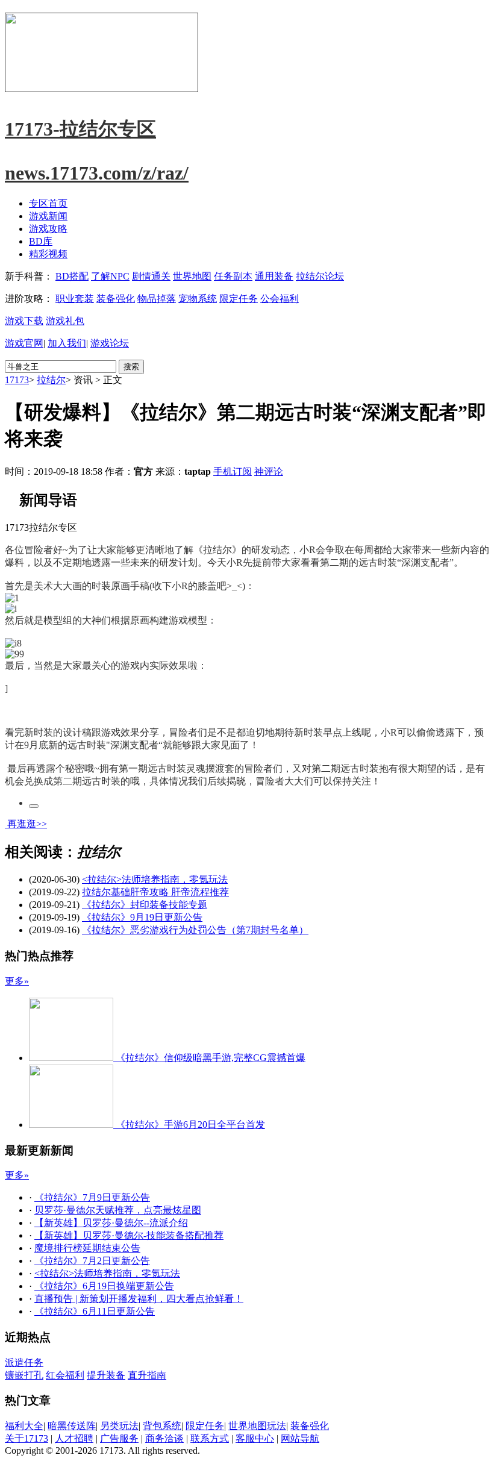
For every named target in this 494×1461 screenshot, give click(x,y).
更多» (17, 981)
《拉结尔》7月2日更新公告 (92, 1261)
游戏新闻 (48, 216)
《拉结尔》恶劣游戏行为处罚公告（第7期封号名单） (195, 930)
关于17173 (26, 1438)
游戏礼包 (65, 321)
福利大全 (24, 1426)
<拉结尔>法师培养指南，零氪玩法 (155, 879)
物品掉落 (156, 298)
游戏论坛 (109, 343)
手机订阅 (232, 471)
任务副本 (233, 276)
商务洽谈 (164, 1438)
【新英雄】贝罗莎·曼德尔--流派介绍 (111, 1223)
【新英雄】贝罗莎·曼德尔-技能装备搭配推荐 (129, 1235)
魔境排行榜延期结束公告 (87, 1248)
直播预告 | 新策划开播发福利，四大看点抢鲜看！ (138, 1299)
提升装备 (106, 1375)
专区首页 (48, 203)
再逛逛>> (27, 824)
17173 (17, 380)
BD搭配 (72, 276)
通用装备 (274, 276)
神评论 (268, 471)
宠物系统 (197, 298)
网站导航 (300, 1438)
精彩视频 (48, 254)
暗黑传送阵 (72, 1426)
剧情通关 (151, 276)
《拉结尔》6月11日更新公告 (94, 1311)
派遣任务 (24, 1362)
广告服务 (119, 1438)
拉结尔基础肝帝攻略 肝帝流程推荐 (155, 892)
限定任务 (238, 298)
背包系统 (162, 1426)
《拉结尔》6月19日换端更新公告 (104, 1286)
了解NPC (110, 276)
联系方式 (209, 1438)
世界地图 (192, 276)
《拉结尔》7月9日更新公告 (92, 1197)
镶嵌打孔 (24, 1375)
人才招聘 (74, 1438)
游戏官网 (24, 343)
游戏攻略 (48, 229)
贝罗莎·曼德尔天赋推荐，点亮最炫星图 (117, 1210)
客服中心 (255, 1438)
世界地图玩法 (257, 1426)
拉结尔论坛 (320, 276)
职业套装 (74, 298)
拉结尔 (51, 380)
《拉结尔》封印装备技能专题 (144, 904)
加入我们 (67, 343)
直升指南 (147, 1375)
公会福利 (279, 298)
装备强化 (115, 298)
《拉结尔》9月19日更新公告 (142, 917)
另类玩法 (119, 1426)
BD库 (40, 241)
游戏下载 (24, 321)
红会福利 (65, 1375)
